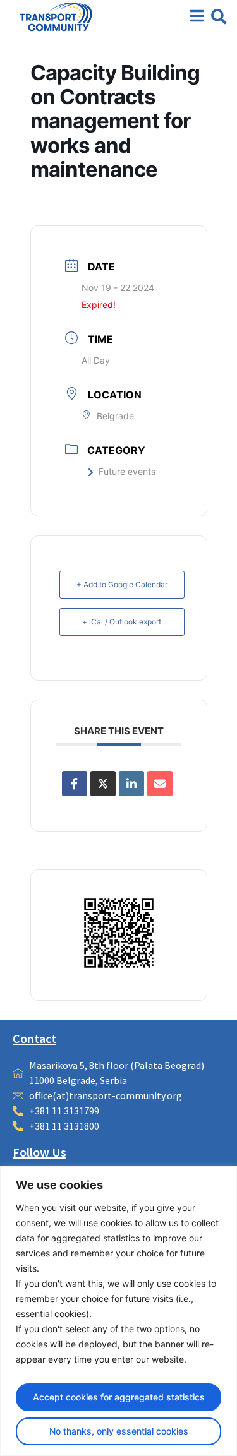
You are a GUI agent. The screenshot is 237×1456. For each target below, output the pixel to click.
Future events (127, 471)
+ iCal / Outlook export (121, 621)
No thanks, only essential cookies (118, 1431)
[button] (218, 16)
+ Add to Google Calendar (121, 584)
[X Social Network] (103, 783)
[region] (118, 1311)
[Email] (160, 783)
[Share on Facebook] (74, 783)
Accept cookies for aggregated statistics (119, 1397)
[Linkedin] (131, 783)
